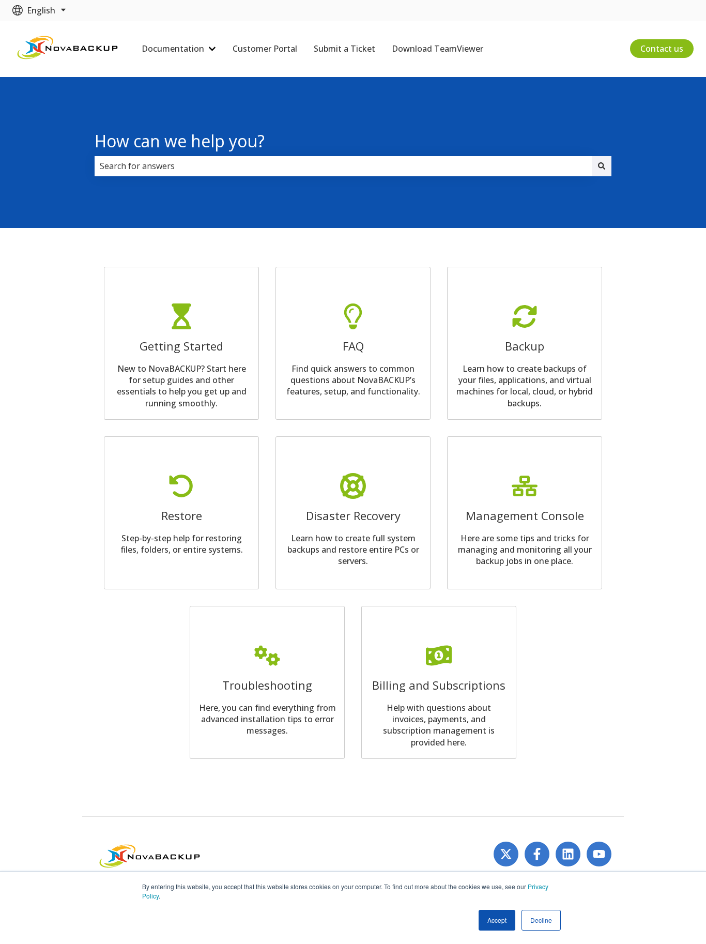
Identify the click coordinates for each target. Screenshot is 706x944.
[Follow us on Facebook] (537, 854)
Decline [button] (541, 920)
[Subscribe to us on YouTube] (599, 854)
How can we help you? (180, 141)
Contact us (661, 48)
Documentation (173, 48)
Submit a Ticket (344, 48)
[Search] (601, 166)
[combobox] (343, 166)
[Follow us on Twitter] (506, 854)
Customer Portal (265, 48)
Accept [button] (497, 920)
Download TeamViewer (437, 48)
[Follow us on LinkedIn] (568, 854)
